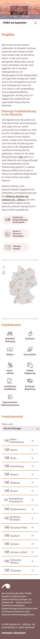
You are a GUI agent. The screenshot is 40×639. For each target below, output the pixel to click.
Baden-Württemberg (17, 441)
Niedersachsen (18, 509)
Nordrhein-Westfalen (15, 518)
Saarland (14, 535)
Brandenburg (17, 466)
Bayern (13, 449)
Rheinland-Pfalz (18, 527)
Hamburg (15, 482)
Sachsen (14, 543)
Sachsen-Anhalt (18, 552)
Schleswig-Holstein (16, 561)
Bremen (14, 474)
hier (21, 157)
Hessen (14, 490)
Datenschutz (20, 633)
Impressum (7, 633)
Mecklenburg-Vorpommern (16, 500)
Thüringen (15, 570)
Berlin (13, 458)
